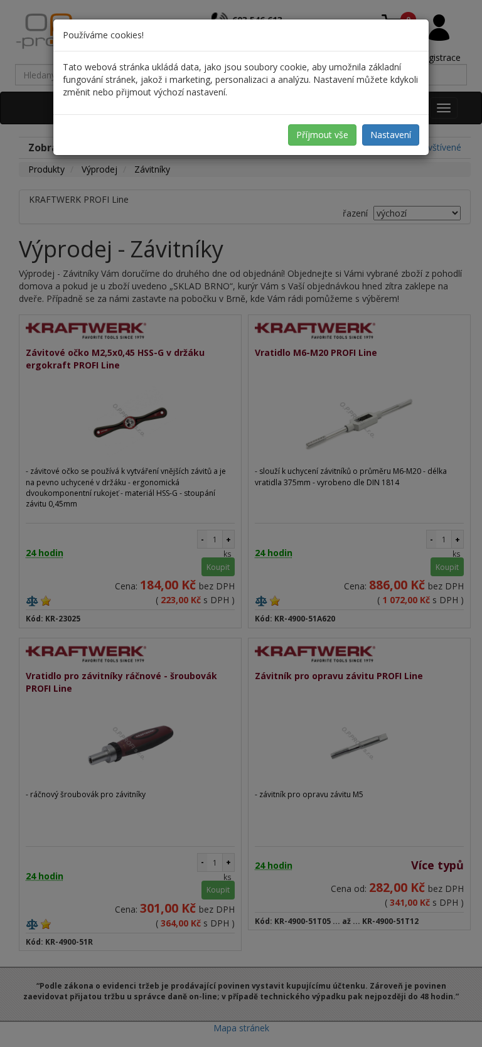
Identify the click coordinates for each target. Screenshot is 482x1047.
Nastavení (390, 135)
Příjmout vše (322, 135)
